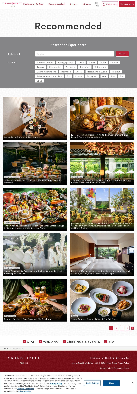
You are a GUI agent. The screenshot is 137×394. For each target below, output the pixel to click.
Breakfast (85, 67)
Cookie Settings (92, 383)
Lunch (81, 62)
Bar (69, 76)
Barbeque (70, 67)
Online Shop (111, 4)
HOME (6, 348)
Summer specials (45, 62)
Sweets (79, 71)
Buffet (103, 62)
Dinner (92, 62)
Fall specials (100, 67)
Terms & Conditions (25, 389)
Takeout (116, 71)
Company (118, 368)
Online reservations (46, 71)
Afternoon (66, 71)
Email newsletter (122, 358)
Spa (121, 76)
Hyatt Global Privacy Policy (118, 363)
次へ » (132, 328)
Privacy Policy (106, 368)
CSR (96, 363)
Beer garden (55, 67)
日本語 (96, 6)
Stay (113, 76)
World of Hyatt (108, 358)
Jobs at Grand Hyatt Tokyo (82, 363)
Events (78, 76)
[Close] (133, 383)
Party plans (92, 76)
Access (126, 368)
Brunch (114, 62)
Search (122, 54)
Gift (104, 76)
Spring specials (65, 62)
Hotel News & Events (97, 71)
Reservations (129, 4)
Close (111, 383)
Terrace (40, 67)
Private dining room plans (49, 76)
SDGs (39, 80)
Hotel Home (95, 358)
